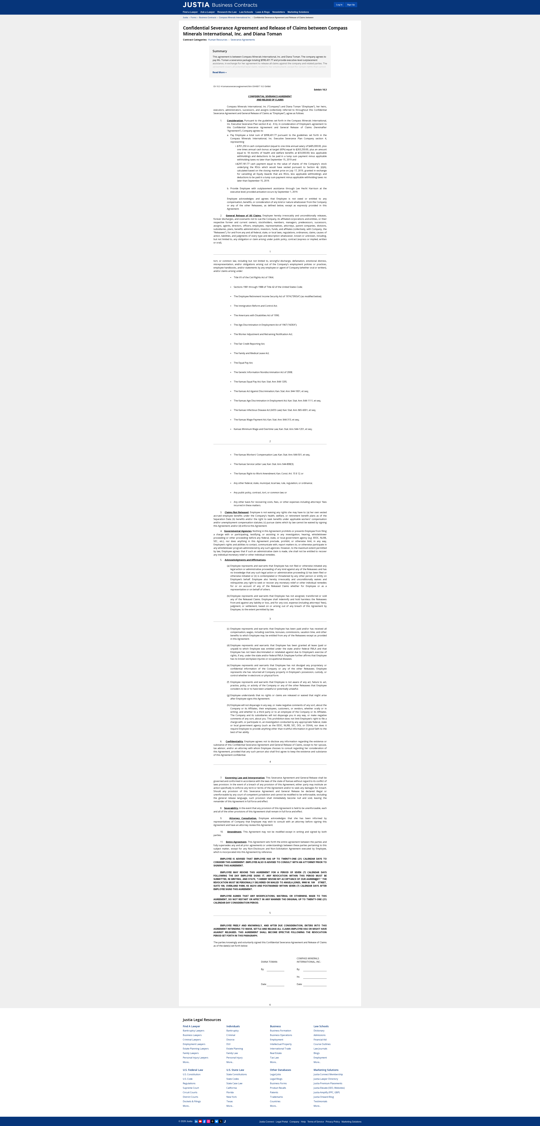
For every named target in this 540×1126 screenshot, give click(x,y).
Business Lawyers (192, 1035)
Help (303, 1122)
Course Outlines (322, 1044)
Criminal (230, 1035)
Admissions (320, 1035)
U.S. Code (188, 1078)
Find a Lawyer (190, 12)
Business (275, 1026)
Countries (275, 1101)
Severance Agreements (243, 39)
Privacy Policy (333, 1122)
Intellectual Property (281, 1044)
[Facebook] (204, 1121)
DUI (228, 1044)
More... (186, 1062)
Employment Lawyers (194, 1044)
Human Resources (217, 39)
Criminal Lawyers (192, 1039)
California (231, 1087)
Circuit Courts (190, 1092)
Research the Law (227, 12)
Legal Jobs (275, 1074)
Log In (339, 5)
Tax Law (274, 1057)
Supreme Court (191, 1087)
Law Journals (320, 1048)
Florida (230, 1092)
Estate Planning (234, 1048)
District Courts (190, 1096)
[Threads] (212, 1121)
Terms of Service (315, 1122)
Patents (274, 1092)
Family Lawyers (191, 1053)
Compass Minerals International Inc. (235, 17)
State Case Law (234, 1083)
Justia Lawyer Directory (326, 1078)
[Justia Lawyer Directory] (224, 1121)
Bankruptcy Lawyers (193, 1030)
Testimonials (320, 1101)
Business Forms (278, 1083)
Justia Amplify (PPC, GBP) (327, 1092)
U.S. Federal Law (193, 1070)
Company (294, 1122)
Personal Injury (234, 1057)
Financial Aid (320, 1039)
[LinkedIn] (196, 1121)
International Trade (280, 1048)
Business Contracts (207, 17)
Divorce (230, 1039)
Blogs (317, 1053)
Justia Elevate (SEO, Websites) (329, 1087)
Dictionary (319, 1030)
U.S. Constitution (191, 1074)
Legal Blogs (276, 1078)
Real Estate (276, 1053)
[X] (220, 1121)
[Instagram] (208, 1121)
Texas (229, 1101)
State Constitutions (236, 1074)
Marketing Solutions (298, 12)
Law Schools (246, 12)
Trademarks (276, 1096)
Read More (219, 72)
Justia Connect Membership (328, 1074)
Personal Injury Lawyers (195, 1057)
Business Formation (280, 1030)
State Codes (232, 1078)
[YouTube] (200, 1121)
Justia (185, 17)
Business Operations (281, 1035)
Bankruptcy (232, 1030)
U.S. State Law (235, 1070)
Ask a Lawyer (207, 12)
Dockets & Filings (192, 1101)
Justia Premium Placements (328, 1083)
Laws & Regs (263, 12)
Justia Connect (266, 1122)
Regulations (189, 1083)
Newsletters (278, 12)
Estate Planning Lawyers (196, 1048)
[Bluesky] (216, 1121)
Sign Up (351, 5)
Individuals (233, 1026)
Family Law (232, 1053)
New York (231, 1096)
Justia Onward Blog (324, 1096)
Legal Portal (282, 1122)
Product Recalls (278, 1087)
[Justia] (196, 4)
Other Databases (280, 1070)
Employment (276, 1039)
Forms (193, 17)
